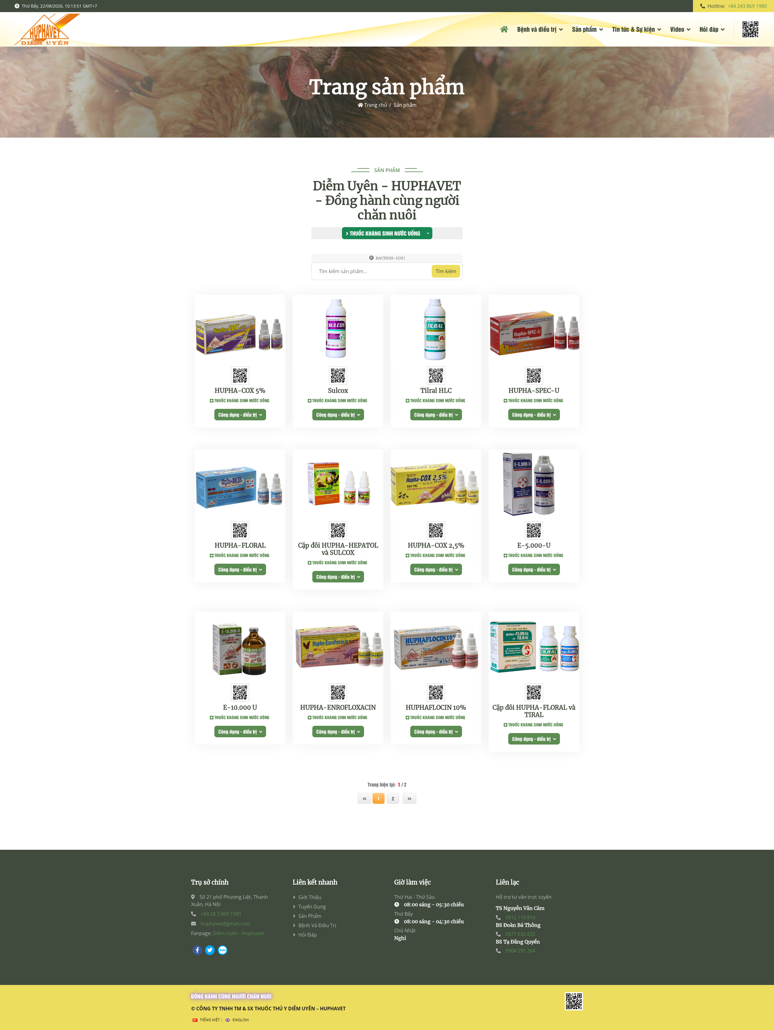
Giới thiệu (309, 897)
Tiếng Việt (210, 1019)
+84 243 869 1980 (747, 6)
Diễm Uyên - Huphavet (238, 933)
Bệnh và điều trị (537, 28)
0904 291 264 (520, 950)
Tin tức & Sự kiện (633, 28)
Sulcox (338, 390)
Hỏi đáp (709, 28)
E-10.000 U (240, 707)
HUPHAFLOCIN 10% (436, 707)
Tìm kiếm (446, 271)
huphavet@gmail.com (225, 923)
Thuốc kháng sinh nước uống (384, 233)
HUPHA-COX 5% (240, 390)
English (241, 1019)
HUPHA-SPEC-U (534, 390)
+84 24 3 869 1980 (221, 914)
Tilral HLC (436, 390)
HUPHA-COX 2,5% (436, 545)
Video (677, 28)
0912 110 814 (520, 917)
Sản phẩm (584, 28)
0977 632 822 (520, 934)
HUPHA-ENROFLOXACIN (338, 707)
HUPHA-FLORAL (240, 545)
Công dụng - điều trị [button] (238, 414)
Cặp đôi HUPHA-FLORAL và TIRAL (534, 711)
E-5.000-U (534, 545)
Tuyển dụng (312, 906)
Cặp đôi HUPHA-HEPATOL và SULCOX (338, 549)
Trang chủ (375, 105)
